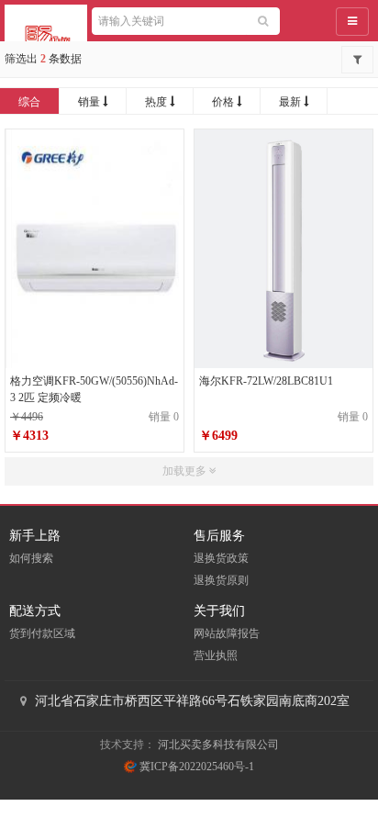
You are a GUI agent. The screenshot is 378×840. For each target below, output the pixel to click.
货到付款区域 (42, 633)
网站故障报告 (227, 633)
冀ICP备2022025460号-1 (195, 766)
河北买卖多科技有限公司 (218, 744)
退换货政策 (221, 558)
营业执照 (216, 655)
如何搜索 (31, 558)
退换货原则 (221, 580)
